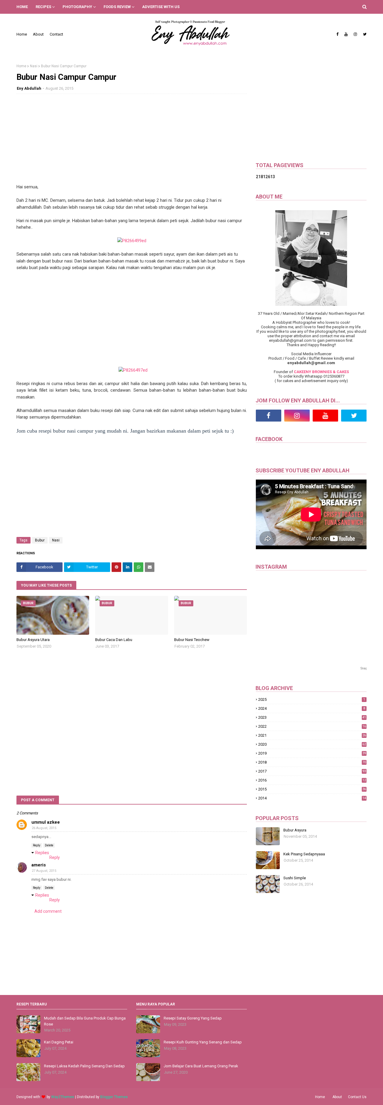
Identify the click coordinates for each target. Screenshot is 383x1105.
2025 (311, 699)
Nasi (33, 66)
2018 (312, 762)
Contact (56, 34)
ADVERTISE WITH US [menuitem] (161, 6)
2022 (312, 726)
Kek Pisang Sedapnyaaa (304, 854)
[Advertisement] (131, 142)
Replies (42, 852)
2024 (311, 708)
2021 (312, 735)
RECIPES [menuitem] (43, 6)
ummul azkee (45, 822)
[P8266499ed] (131, 240)
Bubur (40, 540)
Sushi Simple (294, 878)
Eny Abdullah (29, 88)
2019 (312, 753)
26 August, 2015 (44, 828)
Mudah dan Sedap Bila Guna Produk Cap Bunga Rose (85, 1021)
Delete (49, 845)
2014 (312, 798)
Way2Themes (62, 1097)
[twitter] (364, 34)
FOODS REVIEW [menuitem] (117, 6)
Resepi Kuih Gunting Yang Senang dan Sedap (203, 1042)
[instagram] (355, 34)
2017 (312, 771)
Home (21, 34)
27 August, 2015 (44, 871)
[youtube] (346, 34)
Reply (36, 845)
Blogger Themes (114, 1097)
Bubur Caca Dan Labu (113, 639)
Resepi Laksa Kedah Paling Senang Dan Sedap (84, 1066)
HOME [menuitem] (22, 6)
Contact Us (357, 1097)
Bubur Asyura (294, 830)
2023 (312, 717)
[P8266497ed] (133, 370)
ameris (38, 865)
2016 (312, 780)
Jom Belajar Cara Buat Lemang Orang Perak (201, 1066)
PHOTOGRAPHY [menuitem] (77, 6)
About (38, 34)
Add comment (48, 911)
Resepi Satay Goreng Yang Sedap (193, 1018)
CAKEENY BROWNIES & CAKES (321, 372)
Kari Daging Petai (58, 1042)
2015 (312, 789)
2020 (312, 744)
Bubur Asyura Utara (33, 639)
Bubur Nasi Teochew (191, 639)
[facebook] (337, 34)
